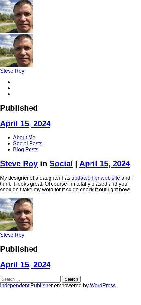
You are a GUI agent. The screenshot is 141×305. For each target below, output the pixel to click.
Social (61, 163)
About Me (24, 137)
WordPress (103, 285)
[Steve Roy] (16, 31)
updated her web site (95, 178)
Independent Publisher (26, 285)
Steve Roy (12, 71)
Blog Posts (25, 149)
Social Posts (27, 143)
